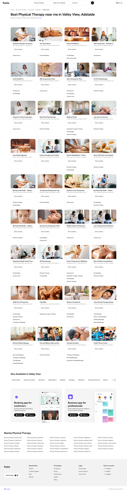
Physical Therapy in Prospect (12, 451)
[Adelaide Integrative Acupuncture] (23, 43)
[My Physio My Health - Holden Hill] (104, 190)
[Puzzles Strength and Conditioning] (50, 155)
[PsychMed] (50, 305)
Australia (31, 9)
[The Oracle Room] (50, 43)
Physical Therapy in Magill (57, 443)
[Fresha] (6, 3)
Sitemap (31, 477)
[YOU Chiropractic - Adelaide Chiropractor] (104, 43)
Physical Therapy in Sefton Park (35, 443)
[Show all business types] (114, 379)
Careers (31, 468)
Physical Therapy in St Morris (35, 448)
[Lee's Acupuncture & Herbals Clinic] (104, 226)
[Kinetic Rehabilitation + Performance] (77, 155)
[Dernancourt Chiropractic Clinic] (50, 226)
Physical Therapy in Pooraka (105, 437)
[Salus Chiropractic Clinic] (77, 81)
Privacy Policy (82, 468)
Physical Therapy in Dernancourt (58, 451)
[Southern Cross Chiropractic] (77, 190)
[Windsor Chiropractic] (77, 305)
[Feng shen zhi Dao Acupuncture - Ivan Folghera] (23, 119)
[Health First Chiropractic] (23, 305)
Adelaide (38, 9)
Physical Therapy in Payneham (35, 437)
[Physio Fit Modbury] (77, 43)
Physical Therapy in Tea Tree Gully (107, 443)
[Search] (93, 3)
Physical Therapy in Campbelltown (59, 448)
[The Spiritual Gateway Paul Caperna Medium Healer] (50, 190)
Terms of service (83, 471)
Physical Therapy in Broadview (35, 446)
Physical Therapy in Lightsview (58, 440)
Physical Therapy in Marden (11, 446)
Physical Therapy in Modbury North (83, 440)
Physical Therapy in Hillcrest (57, 446)
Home (12, 9)
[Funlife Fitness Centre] (104, 346)
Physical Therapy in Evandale (11, 443)
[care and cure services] (104, 119)
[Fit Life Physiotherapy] (104, 81)
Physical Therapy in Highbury (105, 440)
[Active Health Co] (23, 81)
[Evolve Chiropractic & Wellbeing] (77, 264)
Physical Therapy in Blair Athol (35, 451)
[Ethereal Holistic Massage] (23, 346)
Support (56, 477)
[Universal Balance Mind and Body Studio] (50, 346)
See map (39, 18)
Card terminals (58, 474)
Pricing (56, 471)
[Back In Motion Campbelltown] (104, 264)
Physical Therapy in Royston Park (13, 437)
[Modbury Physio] (77, 119)
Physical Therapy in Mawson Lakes (83, 446)
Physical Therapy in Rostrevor (106, 446)
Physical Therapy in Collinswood (12, 440)
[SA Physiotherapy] (50, 264)
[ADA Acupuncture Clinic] (50, 81)
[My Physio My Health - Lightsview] (23, 226)
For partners (57, 468)
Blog (30, 474)
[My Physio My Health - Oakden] (23, 190)
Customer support (34, 471)
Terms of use (82, 474)
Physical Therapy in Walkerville (12, 448)
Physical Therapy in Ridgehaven (82, 437)
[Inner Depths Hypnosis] (23, 155)
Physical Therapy (21, 9)
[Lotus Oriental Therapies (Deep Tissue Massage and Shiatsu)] (104, 305)
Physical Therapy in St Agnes (105, 448)
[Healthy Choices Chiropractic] (77, 226)
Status (55, 479)
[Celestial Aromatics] (77, 346)
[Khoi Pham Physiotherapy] (50, 119)
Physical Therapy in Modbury (81, 448)
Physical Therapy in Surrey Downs (83, 443)
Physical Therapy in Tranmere (58, 437)
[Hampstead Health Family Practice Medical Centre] (23, 264)
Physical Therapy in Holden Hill (82, 451)
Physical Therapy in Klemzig (34, 440)
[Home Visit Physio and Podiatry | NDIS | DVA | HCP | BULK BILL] (104, 155)
